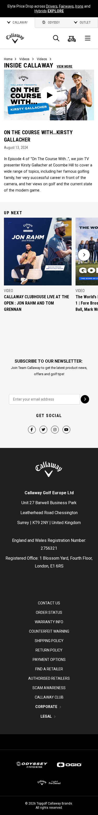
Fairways (66, 6)
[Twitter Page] (43, 425)
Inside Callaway (28, 65)
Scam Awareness (49, 688)
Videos (24, 59)
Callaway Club (49, 697)
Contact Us (49, 603)
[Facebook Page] (32, 425)
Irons (79, 6)
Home (8, 59)
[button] (84, 255)
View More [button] (64, 66)
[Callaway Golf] (15, 38)
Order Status (49, 612)
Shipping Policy (49, 641)
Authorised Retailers (49, 678)
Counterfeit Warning (49, 631)
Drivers (51, 6)
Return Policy (49, 650)
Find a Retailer (49, 669)
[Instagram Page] (55, 425)
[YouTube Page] (66, 425)
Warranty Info (49, 622)
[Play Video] (49, 95)
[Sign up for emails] (85, 399)
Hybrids (40, 11)
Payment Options (49, 659)
